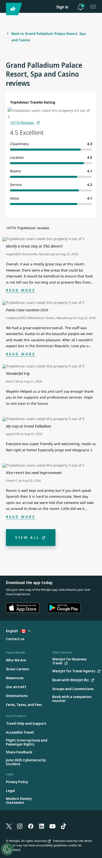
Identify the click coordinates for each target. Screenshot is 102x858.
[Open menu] (93, 6)
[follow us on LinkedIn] (42, 826)
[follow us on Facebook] (31, 826)
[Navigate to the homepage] (15, 9)
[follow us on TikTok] (63, 826)
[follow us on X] (9, 826)
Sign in (62, 7)
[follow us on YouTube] (52, 826)
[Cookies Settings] (7, 849)
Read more (20, 290)
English (12, 631)
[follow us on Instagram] (20, 826)
